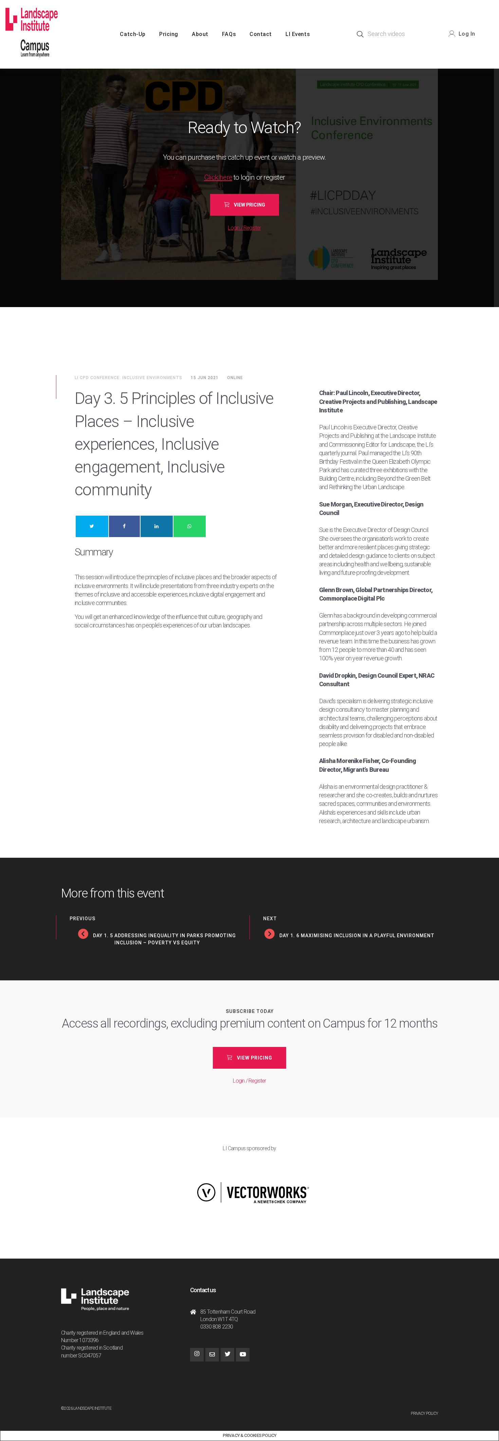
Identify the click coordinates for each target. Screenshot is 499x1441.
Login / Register (244, 228)
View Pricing (249, 205)
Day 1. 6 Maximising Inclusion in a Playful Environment (357, 935)
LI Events (297, 34)
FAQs (229, 34)
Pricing (168, 34)
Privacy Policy (424, 1413)
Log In (467, 34)
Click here (218, 177)
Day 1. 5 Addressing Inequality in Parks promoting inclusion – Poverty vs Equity (164, 939)
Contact (261, 34)
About (200, 34)
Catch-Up (133, 34)
